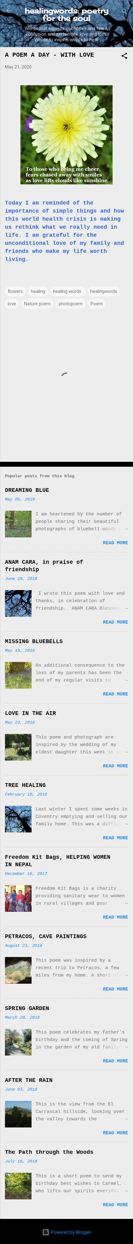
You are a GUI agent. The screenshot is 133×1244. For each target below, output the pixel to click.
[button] (124, 57)
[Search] (124, 12)
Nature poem (37, 304)
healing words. (67, 291)
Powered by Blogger (70, 1232)
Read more (115, 543)
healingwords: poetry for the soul (67, 14)
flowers (15, 291)
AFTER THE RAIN (29, 1080)
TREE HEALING (25, 785)
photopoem (71, 304)
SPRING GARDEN (27, 1008)
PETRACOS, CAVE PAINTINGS (46, 936)
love (12, 304)
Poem (97, 304)
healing (38, 291)
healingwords (103, 291)
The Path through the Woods (49, 1152)
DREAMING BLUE (27, 490)
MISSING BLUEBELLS (34, 641)
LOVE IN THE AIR (30, 713)
